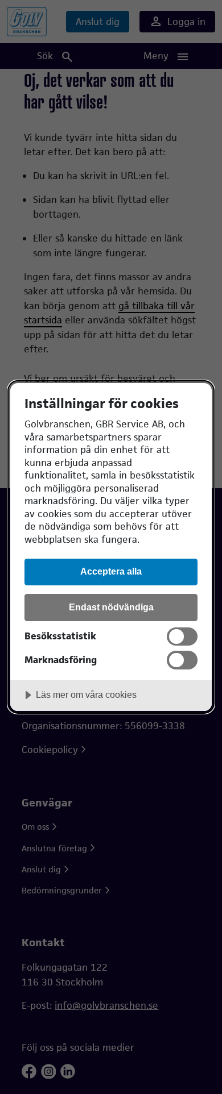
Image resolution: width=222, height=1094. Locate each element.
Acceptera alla (111, 571)
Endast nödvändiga (111, 607)
